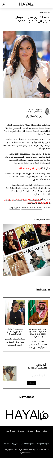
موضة (44, 431)
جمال (38, 431)
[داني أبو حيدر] (47, 111)
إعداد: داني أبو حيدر (34, 112)
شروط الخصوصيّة (43, 444)
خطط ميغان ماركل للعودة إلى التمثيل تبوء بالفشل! (15, 331)
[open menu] (45, 4)
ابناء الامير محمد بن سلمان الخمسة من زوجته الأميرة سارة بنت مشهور (37, 332)
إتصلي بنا (15, 444)
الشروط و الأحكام (27, 444)
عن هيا (6, 444)
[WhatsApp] (27, 116)
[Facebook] (40, 116)
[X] (36, 116)
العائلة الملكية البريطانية (31, 208)
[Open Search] (3, 4)
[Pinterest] (31, 116)
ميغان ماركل (15, 208)
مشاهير (30, 431)
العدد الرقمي (10, 431)
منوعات (21, 431)
